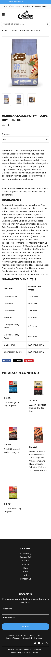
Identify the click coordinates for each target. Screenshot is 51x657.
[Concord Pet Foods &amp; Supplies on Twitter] (35, 643)
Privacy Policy (22, 635)
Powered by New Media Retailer (24, 652)
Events (25, 564)
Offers (25, 560)
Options (6, 134)
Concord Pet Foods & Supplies (28, 649)
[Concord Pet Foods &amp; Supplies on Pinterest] (43, 643)
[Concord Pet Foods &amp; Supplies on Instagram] (47, 643)
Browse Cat (25, 557)
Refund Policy (36, 635)
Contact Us (25, 578)
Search (11, 635)
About (25, 571)
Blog (25, 568)
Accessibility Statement (33, 638)
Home (4, 30)
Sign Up (25, 626)
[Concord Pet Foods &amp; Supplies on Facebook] (39, 643)
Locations (25, 575)
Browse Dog (25, 553)
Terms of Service (13, 638)
